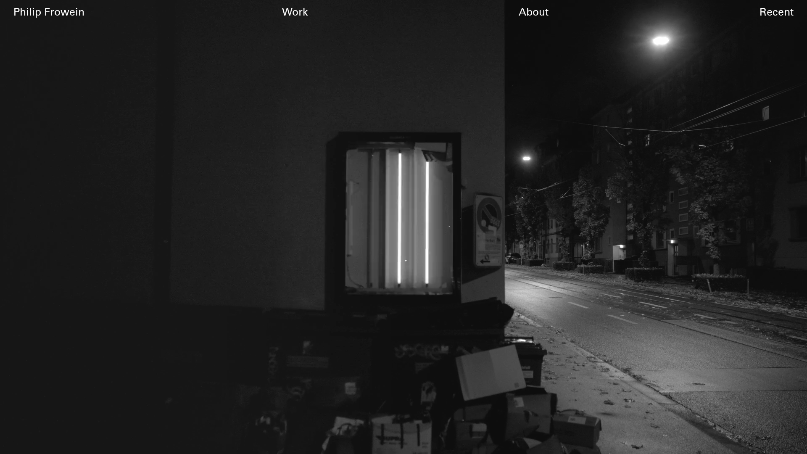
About (534, 11)
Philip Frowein (48, 11)
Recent (777, 11)
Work (295, 11)
